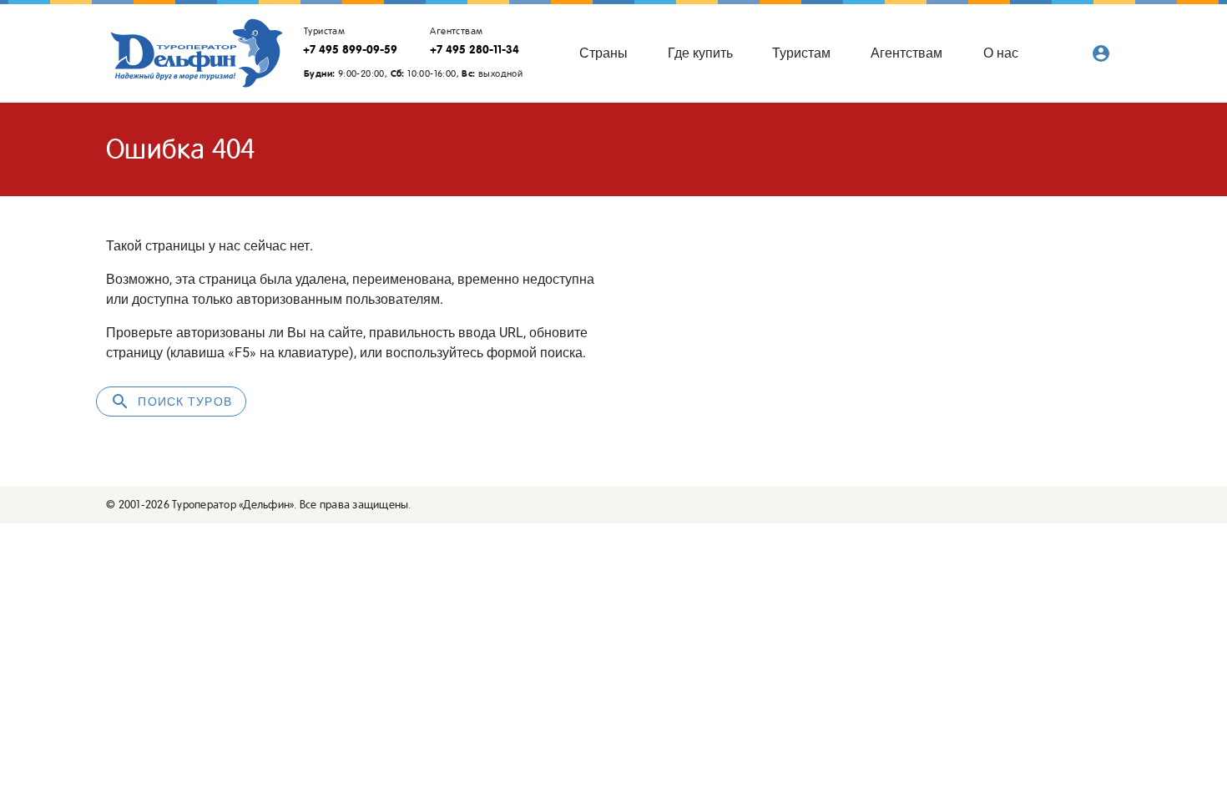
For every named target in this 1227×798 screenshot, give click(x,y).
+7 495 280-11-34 (474, 49)
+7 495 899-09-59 (350, 49)
